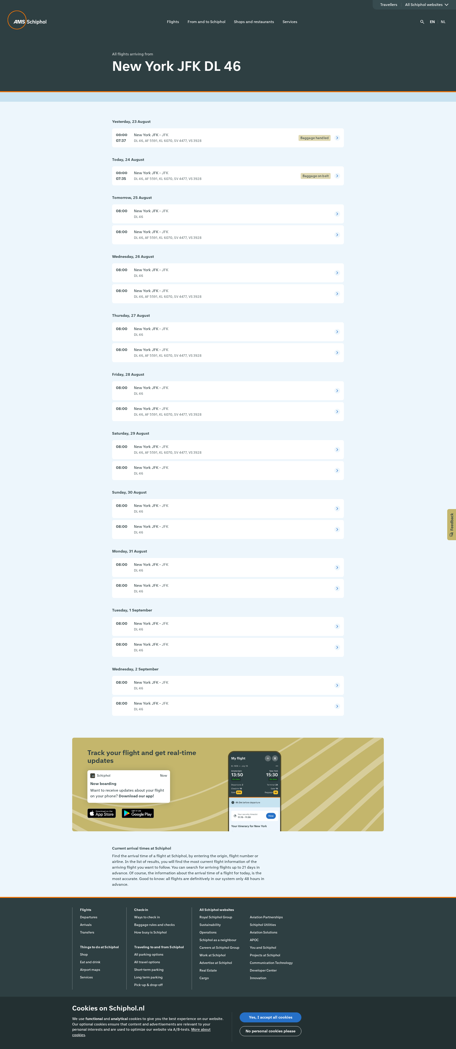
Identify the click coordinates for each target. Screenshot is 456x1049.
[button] (451, 524)
